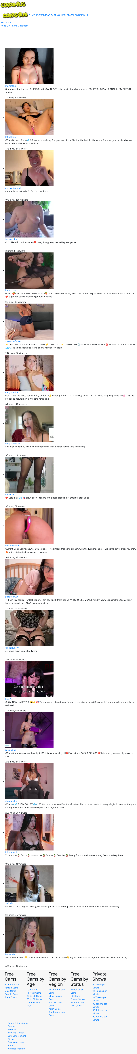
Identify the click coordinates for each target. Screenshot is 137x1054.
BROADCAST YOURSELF (55, 15)
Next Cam (6, 22)
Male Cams (10, 991)
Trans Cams (11, 997)
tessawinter (11, 239)
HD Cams (75, 996)
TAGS (70, 15)
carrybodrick (11, 392)
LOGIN (76, 15)
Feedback (13, 1029)
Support (12, 1026)
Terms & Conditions (18, 1023)
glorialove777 (12, 647)
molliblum (10, 494)
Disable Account (16, 1042)
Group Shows (77, 1002)
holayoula (10, 954)
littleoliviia (10, 137)
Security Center (16, 1032)
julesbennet (11, 852)
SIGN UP (84, 15)
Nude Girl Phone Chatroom (14, 25)
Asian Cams (54, 1008)
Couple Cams (11, 994)
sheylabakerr (11, 801)
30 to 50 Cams (34, 999)
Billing (11, 1039)
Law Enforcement (17, 1035)
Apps (10, 1045)
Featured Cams (12, 984)
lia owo (9, 698)
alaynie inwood (13, 188)
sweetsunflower (13, 341)
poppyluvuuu (11, 596)
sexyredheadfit (12, 443)
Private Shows (78, 999)
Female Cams (11, 987)
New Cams (76, 1005)
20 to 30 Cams (34, 996)
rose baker (10, 750)
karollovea (10, 290)
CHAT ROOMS (36, 15)
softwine (9, 903)
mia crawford (12, 545)
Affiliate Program (17, 1048)
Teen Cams (32, 989)
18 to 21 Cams (34, 992)
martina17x (10, 86)
